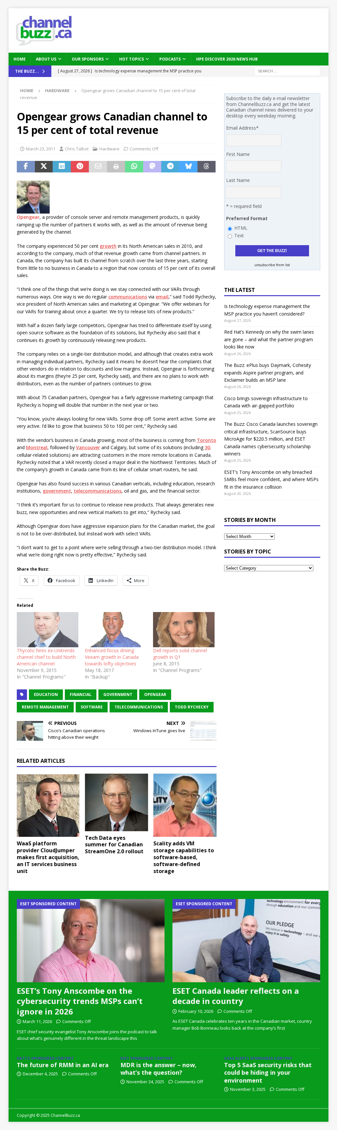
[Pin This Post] (80, 167)
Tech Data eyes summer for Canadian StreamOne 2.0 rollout (114, 844)
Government (117, 694)
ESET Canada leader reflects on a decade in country (235, 995)
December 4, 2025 (40, 1074)
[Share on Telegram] (170, 167)
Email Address (242, 128)
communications (127, 297)
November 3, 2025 (248, 1089)
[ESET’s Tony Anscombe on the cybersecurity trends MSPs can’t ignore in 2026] (91, 940)
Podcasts (170, 59)
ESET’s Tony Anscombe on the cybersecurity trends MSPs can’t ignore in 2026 (80, 1000)
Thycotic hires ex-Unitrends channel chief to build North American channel (46, 657)
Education (46, 694)
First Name (238, 154)
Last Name (238, 180)
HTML (240, 228)
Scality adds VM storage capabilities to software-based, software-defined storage (183, 857)
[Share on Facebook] (26, 167)
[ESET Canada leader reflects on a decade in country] (246, 940)
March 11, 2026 (37, 1021)
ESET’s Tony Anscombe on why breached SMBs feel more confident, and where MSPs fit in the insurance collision (271, 479)
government (57, 491)
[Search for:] (287, 70)
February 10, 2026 (195, 1011)
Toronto (206, 440)
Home (19, 59)
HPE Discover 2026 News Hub (227, 59)
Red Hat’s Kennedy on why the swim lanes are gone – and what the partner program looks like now (269, 339)
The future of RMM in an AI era (63, 1065)
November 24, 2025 (145, 1082)
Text (239, 235)
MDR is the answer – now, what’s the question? (158, 1068)
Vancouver (88, 447)
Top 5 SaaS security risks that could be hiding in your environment (268, 1072)
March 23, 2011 (40, 149)
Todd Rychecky (192, 707)
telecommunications (97, 491)
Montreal (36, 447)
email (162, 297)
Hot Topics (131, 59)
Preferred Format (247, 218)
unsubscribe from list (272, 265)
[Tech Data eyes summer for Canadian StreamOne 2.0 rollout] (116, 802)
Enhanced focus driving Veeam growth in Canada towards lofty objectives (112, 657)
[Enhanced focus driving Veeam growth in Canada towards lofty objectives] (115, 629)
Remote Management (45, 707)
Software (92, 707)
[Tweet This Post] (44, 167)
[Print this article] (116, 167)
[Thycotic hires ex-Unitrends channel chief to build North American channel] (47, 629)
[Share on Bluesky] (188, 167)
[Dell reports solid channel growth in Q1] (184, 629)
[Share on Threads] (206, 167)
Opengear (28, 217)
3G (208, 447)
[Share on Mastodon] (152, 167)
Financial (80, 694)
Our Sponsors (88, 59)
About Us (46, 59)
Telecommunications (139, 707)
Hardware (109, 149)
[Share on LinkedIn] (62, 167)
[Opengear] (33, 210)
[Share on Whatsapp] (134, 167)
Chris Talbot (77, 149)
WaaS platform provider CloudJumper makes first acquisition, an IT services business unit (48, 857)
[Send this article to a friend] (98, 167)
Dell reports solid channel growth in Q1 (180, 653)
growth (108, 246)
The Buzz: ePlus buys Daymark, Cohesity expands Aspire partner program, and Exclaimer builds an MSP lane (267, 372)
